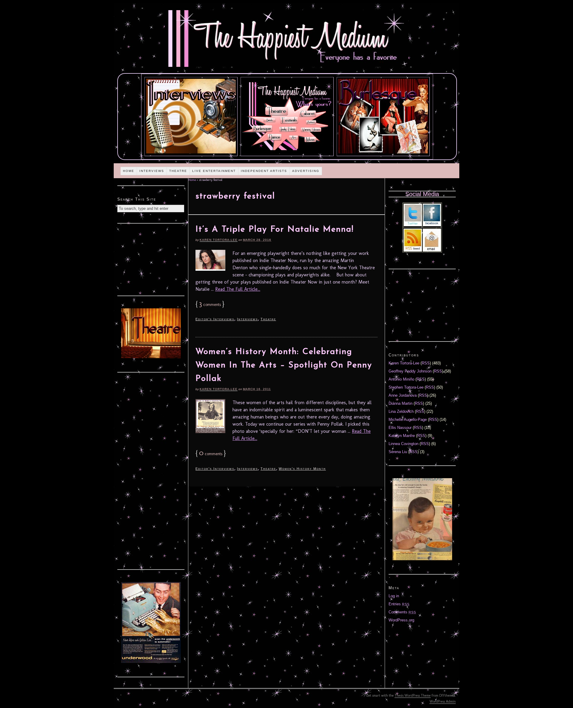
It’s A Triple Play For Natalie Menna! (274, 229)
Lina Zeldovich (401, 411)
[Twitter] (413, 225)
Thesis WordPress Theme (413, 695)
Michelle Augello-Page (408, 419)
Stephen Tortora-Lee (406, 387)
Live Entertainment (214, 171)
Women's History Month (302, 468)
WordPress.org (401, 620)
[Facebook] (432, 225)
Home (128, 171)
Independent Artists (264, 171)
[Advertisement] (151, 259)
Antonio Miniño (401, 379)
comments (210, 304)
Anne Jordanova (403, 395)
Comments (402, 612)
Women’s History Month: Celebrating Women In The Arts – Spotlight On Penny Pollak (283, 365)
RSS (426, 363)
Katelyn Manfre (402, 435)
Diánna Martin (400, 403)
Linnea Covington (403, 443)
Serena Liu (398, 452)
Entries (399, 604)
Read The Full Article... (237, 289)
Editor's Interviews (214, 319)
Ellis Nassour (400, 427)
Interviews (151, 171)
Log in (394, 596)
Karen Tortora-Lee (219, 239)
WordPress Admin (442, 701)
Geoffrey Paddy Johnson (410, 371)
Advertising (305, 171)
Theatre (178, 171)
